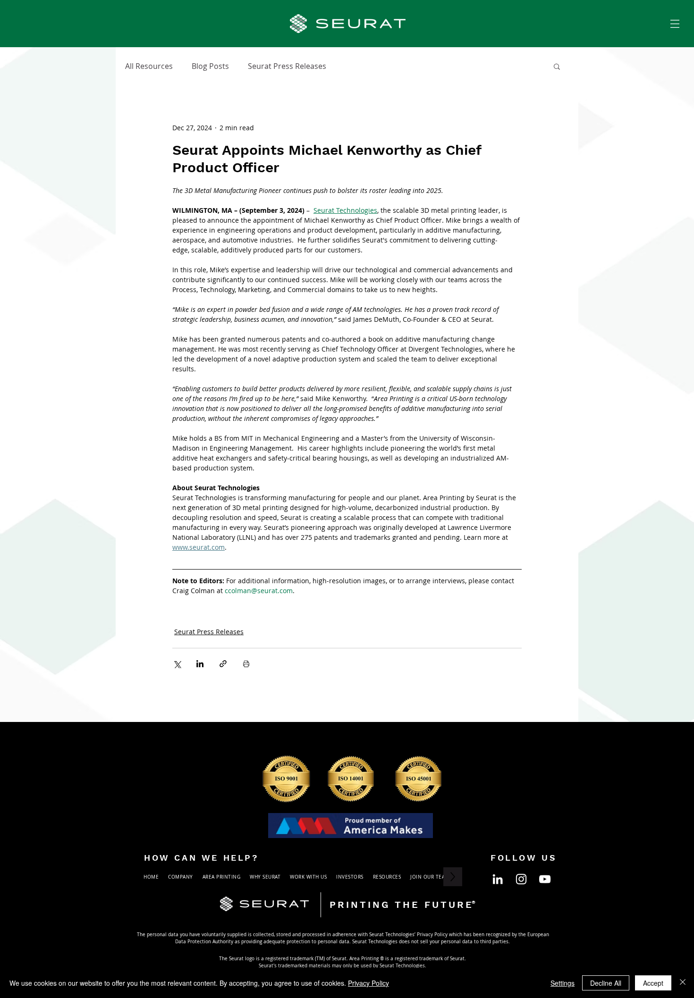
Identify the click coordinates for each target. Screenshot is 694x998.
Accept (653, 983)
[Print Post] (246, 663)
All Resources (149, 66)
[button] (674, 24)
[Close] (682, 982)
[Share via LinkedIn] (199, 663)
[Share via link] (223, 663)
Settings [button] (562, 983)
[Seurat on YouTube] (545, 879)
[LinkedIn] (498, 879)
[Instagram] (521, 879)
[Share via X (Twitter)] (176, 663)
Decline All (605, 983)
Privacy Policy (368, 983)
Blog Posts (210, 66)
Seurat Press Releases (287, 66)
